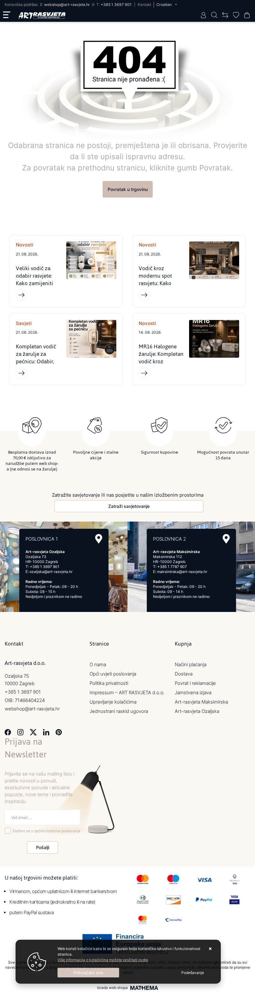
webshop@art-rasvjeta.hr (67, 4)
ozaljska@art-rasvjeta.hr (51, 571)
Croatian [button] (164, 4)
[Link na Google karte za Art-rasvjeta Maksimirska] (226, 539)
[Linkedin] (46, 731)
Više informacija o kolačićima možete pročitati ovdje (103, 959)
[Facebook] (8, 731)
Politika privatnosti (109, 683)
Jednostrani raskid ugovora (119, 711)
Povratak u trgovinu (128, 189)
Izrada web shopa (112, 988)
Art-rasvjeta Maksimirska (201, 702)
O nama (98, 664)
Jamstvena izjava (193, 692)
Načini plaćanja (190, 664)
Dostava (183, 674)
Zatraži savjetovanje (129, 506)
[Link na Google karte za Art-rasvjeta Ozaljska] (98, 539)
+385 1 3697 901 (116, 4)
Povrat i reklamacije (195, 683)
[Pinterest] (58, 731)
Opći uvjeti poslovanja (113, 674)
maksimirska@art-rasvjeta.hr (182, 571)
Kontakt (144, 4)
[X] (33, 731)
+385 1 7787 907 (172, 566)
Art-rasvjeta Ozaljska (197, 711)
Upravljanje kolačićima (113, 702)
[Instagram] (20, 731)
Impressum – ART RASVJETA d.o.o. (127, 692)
